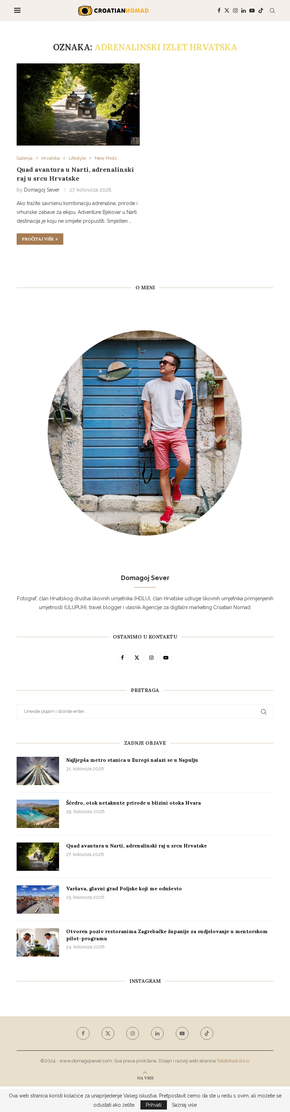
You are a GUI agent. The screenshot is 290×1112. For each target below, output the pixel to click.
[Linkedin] (243, 10)
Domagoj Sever (41, 190)
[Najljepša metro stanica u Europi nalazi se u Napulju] (38, 771)
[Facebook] (219, 10)
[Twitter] (227, 10)
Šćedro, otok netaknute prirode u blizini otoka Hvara (133, 803)
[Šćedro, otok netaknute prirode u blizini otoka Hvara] (38, 814)
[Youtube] (252, 10)
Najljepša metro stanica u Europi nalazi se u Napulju (132, 760)
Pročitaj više (38, 239)
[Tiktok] (260, 10)
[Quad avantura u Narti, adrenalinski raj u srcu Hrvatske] (78, 104)
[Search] (272, 10)
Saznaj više (184, 1104)
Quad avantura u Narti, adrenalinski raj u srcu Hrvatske (75, 173)
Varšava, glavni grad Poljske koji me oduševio (124, 888)
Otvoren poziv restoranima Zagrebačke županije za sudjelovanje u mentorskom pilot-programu (167, 935)
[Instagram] (235, 10)
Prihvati (154, 1105)
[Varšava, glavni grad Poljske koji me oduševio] (38, 899)
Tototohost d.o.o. (233, 1060)
